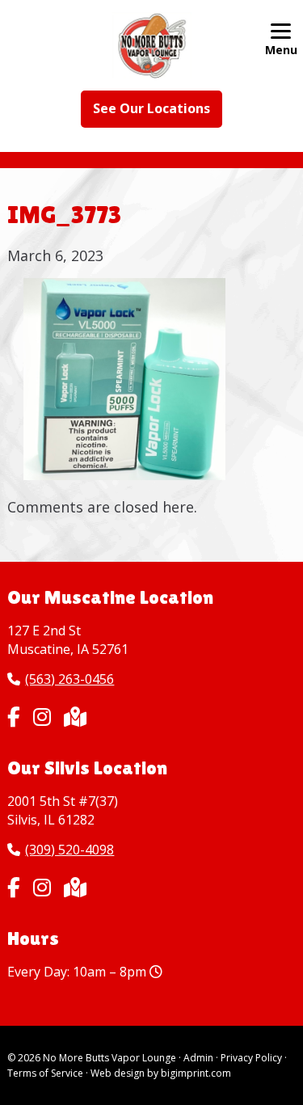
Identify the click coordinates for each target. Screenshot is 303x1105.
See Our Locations (151, 108)
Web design (117, 1073)
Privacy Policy (251, 1058)
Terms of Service (45, 1073)
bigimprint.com (196, 1073)
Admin (198, 1058)
